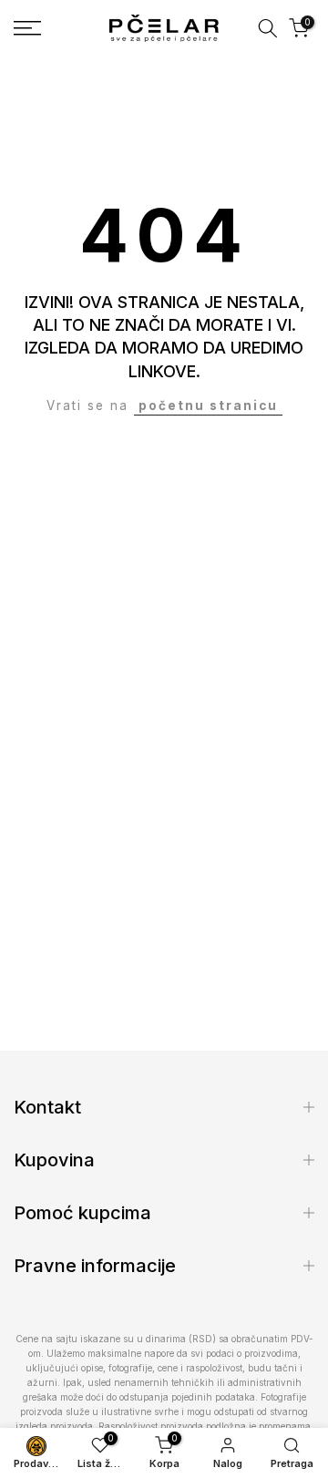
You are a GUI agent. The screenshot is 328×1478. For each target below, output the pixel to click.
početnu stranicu (208, 405)
